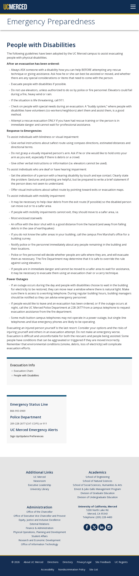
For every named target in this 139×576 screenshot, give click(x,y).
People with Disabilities (26, 375)
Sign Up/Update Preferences (26, 436)
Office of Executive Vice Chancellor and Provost (40, 515)
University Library (39, 489)
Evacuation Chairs (23, 370)
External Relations (39, 524)
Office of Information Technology (39, 544)
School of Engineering (98, 476)
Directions (52, 562)
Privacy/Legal (84, 562)
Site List (93, 569)
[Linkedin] (102, 527)
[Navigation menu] (133, 6)
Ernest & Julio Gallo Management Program (97, 489)
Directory (68, 562)
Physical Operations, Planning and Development (39, 532)
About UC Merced (33, 562)
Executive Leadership (39, 485)
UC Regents (121, 562)
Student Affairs (40, 536)
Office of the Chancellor (39, 511)
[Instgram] (109, 527)
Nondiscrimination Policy (71, 569)
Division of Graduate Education (98, 493)
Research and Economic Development (39, 540)
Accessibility (47, 569)
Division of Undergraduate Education (97, 497)
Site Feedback (103, 562)
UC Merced (39, 476)
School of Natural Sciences (97, 481)
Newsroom (39, 481)
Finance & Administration (39, 528)
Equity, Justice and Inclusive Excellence (40, 519)
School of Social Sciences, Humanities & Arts (97, 485)
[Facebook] (87, 527)
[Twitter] (94, 526)
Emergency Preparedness (51, 22)
